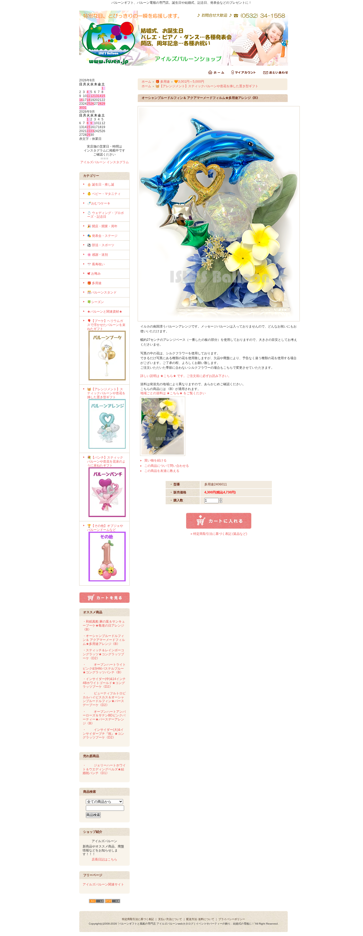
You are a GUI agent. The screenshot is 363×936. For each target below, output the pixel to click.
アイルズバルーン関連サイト (103, 884)
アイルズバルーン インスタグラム (104, 162)
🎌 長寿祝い (96, 264)
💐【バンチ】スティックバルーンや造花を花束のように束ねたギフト (106, 461)
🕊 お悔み (94, 273)
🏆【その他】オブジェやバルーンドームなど (105, 528)
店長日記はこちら (104, 859)
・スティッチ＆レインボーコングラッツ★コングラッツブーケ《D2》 (103, 654)
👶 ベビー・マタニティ (104, 194)
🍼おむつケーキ (98, 203)
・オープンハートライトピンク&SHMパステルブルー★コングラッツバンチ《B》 (104, 668)
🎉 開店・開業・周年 (102, 226)
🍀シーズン (95, 302)
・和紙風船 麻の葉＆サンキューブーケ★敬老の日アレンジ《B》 (104, 625)
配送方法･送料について (200, 919)
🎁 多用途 (94, 283)
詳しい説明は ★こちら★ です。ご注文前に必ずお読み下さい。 (185, 376)
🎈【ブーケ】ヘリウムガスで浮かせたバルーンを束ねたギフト (106, 324)
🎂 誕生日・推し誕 (100, 184)
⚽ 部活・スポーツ (100, 245)
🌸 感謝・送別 (97, 255)
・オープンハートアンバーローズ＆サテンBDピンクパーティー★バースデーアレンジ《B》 (104, 717)
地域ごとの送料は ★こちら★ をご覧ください (173, 393)
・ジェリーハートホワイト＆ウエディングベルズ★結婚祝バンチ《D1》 (104, 769)
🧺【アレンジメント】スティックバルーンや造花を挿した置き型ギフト (106, 393)
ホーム (146, 81)
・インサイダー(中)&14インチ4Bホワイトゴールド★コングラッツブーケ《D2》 (104, 683)
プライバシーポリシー (231, 919)
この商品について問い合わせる (166, 466)
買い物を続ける (155, 460)
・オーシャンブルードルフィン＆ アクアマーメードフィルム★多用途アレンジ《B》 (104, 639)
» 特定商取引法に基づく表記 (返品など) (219, 534)
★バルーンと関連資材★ (104, 311)
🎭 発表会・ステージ (102, 236)
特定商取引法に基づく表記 (138, 919)
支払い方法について (170, 919)
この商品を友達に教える (161, 471)
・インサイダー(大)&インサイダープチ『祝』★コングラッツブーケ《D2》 (103, 733)
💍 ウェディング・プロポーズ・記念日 (105, 215)
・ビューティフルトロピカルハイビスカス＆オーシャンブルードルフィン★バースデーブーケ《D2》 (104, 699)
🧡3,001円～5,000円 (189, 81)
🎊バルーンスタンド (102, 292)
